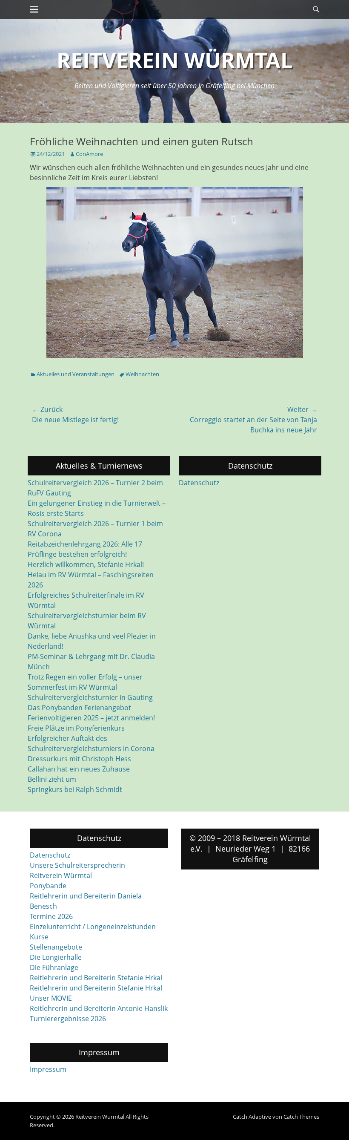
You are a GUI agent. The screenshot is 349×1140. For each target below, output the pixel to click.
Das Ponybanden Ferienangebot (79, 707)
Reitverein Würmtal (174, 60)
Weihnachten (142, 374)
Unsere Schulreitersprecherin (77, 865)
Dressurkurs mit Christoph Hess (79, 758)
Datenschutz (199, 482)
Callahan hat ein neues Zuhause (79, 769)
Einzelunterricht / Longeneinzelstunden (93, 926)
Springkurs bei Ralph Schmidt (75, 789)
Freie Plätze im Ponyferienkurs (76, 728)
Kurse (39, 936)
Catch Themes (301, 1116)
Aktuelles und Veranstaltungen (75, 374)
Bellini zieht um (52, 779)
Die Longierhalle (56, 957)
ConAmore (89, 154)
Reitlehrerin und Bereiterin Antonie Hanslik (99, 1008)
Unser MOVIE (51, 998)
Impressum (48, 1069)
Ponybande (48, 885)
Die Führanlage (54, 967)
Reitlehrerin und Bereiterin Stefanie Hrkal (96, 977)
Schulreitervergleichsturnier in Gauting (90, 697)
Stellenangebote (56, 947)
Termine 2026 (51, 916)
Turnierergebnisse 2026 (68, 1018)
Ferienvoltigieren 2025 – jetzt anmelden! (91, 718)
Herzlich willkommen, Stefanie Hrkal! (86, 564)
